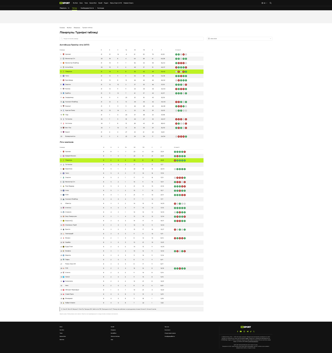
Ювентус (67, 204)
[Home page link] (65, 3)
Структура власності (253, 341)
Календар (100, 8)
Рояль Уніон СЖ (69, 264)
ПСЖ (65, 195)
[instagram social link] (244, 331)
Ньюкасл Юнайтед (70, 102)
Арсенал (67, 54)
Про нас (167, 327)
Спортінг (67, 178)
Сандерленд (68, 98)
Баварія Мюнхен (69, 156)
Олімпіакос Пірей (70, 225)
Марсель (67, 255)
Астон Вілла (68, 67)
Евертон (67, 85)
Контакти (167, 330)
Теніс (61, 333)
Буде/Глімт (68, 247)
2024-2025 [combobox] (213, 38)
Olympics (113, 330)
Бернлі (66, 132)
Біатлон (62, 339)
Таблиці (74, 8)
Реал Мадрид (68, 186)
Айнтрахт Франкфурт (71, 290)
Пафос (66, 260)
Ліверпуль (77, 27)
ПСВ (65, 268)
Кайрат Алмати (69, 303)
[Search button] (270, 3)
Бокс (61, 327)
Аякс (65, 286)
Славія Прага (68, 294)
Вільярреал (68, 299)
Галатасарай (68, 234)
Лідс (65, 115)
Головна (62, 27)
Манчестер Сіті (69, 59)
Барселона (67, 169)
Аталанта (67, 212)
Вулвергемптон (69, 136)
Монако (66, 238)
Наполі (66, 277)
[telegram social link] (247, 331)
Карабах (67, 242)
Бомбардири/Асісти (87, 8)
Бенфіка (67, 251)
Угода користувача (170, 333)
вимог (247, 338)
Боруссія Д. (68, 221)
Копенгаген (68, 281)
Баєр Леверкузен (70, 217)
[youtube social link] (241, 331)
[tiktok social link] (250, 331)
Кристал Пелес (69, 111)
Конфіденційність (170, 336)
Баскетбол (63, 336)
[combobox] (133, 38)
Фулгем (66, 89)
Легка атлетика (115, 336)
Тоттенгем (67, 119)
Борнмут (67, 106)
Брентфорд (68, 80)
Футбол (69, 27)
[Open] (201, 39)
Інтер (66, 191)
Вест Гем (67, 128)
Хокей (112, 327)
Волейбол (113, 333)
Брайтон (67, 93)
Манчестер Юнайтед (71, 63)
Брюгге (66, 229)
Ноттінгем (67, 124)
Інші (112, 339)
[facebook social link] (237, 331)
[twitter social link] (254, 331)
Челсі (66, 76)
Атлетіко (67, 208)
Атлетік (66, 273)
